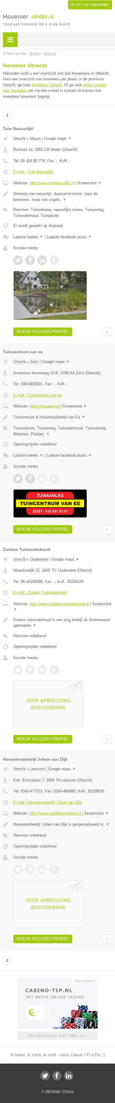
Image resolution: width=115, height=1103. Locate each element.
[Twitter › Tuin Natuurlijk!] (18, 260)
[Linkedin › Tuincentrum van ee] (42, 478)
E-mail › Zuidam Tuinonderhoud (40, 592)
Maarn (35, 138)
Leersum (37, 769)
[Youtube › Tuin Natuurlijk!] (54, 260)
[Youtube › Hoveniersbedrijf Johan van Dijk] (54, 869)
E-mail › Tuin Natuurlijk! (33, 172)
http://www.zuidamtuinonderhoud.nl (59, 604)
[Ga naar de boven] (107, 331)
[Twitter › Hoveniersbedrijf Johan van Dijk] (18, 869)
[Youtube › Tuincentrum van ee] (54, 478)
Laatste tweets (28, 237)
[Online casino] (57, 980)
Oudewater (39, 559)
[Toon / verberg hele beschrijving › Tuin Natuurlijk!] (62, 196)
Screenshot (89, 183)
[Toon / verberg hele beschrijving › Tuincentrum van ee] (62, 417)
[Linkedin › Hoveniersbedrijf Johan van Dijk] (42, 869)
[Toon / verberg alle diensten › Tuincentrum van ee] (62, 431)
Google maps (58, 138)
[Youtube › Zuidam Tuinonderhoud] (54, 669)
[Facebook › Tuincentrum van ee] (30, 478)
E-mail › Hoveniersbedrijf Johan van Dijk (47, 802)
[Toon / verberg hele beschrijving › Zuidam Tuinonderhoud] (62, 623)
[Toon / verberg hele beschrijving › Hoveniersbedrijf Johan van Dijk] (62, 824)
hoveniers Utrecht (47, 85)
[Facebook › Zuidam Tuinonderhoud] (30, 669)
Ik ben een (90, 5)
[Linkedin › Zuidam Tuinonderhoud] (42, 669)
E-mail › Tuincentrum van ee (37, 395)
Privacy (68, 1091)
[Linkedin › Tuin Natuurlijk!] (42, 260)
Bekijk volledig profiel (43, 331)
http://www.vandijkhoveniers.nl (55, 813)
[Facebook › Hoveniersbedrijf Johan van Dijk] (30, 869)
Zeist (34, 361)
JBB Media (52, 1091)
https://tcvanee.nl (44, 406)
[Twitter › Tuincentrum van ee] (18, 478)
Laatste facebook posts (69, 237)
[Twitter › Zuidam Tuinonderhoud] (18, 669)
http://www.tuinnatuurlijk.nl (51, 183)
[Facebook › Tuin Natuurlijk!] (30, 260)
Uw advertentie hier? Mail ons (57, 1035)
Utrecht (19, 138)
